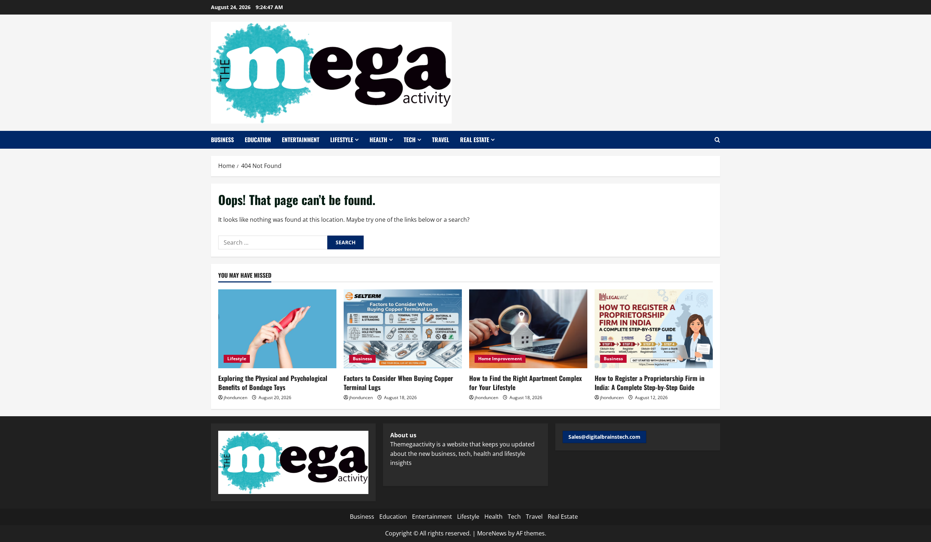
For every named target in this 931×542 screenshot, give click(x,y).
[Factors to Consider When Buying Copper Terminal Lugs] (403, 328)
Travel (440, 139)
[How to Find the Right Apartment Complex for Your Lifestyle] (528, 328)
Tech (410, 139)
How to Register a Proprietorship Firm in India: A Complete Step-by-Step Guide (649, 382)
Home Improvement (500, 359)
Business (222, 139)
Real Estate (474, 139)
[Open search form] (717, 140)
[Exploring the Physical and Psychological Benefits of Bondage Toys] (277, 328)
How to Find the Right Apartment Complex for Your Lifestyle (525, 382)
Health (378, 139)
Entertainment (300, 139)
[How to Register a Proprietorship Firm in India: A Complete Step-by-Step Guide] (654, 328)
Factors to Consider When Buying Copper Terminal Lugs (398, 382)
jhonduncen (235, 397)
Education (258, 139)
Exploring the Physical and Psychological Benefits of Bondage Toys (272, 382)
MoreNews (492, 533)
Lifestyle (341, 139)
